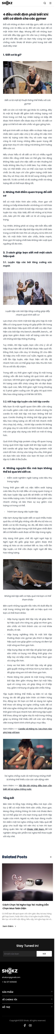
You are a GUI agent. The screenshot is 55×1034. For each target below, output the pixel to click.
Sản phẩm (7, 992)
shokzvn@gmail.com (11, 977)
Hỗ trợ (6, 1007)
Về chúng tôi (9, 999)
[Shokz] (7, 3)
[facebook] (24, 1025)
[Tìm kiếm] (44, 3)
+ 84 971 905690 (9, 982)
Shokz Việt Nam (36, 829)
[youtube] (30, 1025)
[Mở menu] (50, 3)
